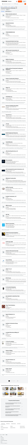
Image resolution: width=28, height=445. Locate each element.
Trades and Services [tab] (13, 423)
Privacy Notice (2, 437)
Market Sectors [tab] (8, 423)
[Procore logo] (4, 1)
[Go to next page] (18, 381)
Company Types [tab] (3, 423)
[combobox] (20, 4)
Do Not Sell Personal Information (4, 440)
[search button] (25, 4)
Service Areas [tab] (18, 423)
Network (9, 1)
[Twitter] (3, 434)
